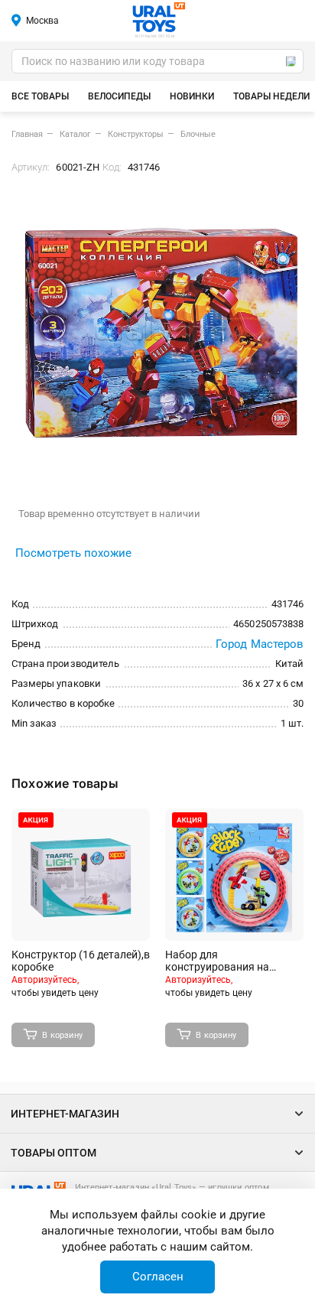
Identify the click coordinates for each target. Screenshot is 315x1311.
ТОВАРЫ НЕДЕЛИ (271, 96)
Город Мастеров (260, 644)
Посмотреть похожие (73, 553)
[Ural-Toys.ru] (158, 18)
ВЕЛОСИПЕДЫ (119, 96)
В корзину (62, 1035)
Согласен (157, 1276)
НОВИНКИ (192, 96)
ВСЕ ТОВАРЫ (40, 96)
